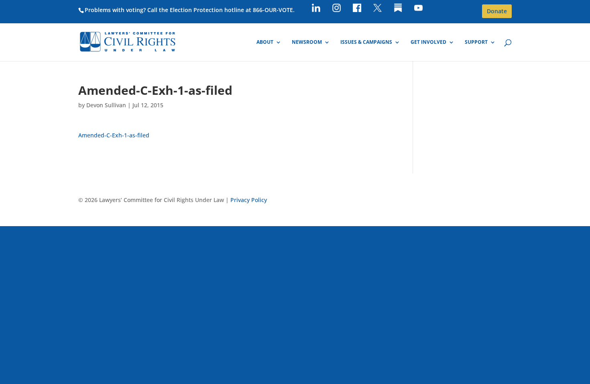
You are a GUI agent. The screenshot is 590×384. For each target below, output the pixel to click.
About (264, 42)
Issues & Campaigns (366, 42)
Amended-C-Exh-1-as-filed (113, 135)
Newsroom (307, 42)
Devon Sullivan (106, 105)
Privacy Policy (248, 200)
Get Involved (428, 42)
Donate (497, 11)
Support (476, 42)
